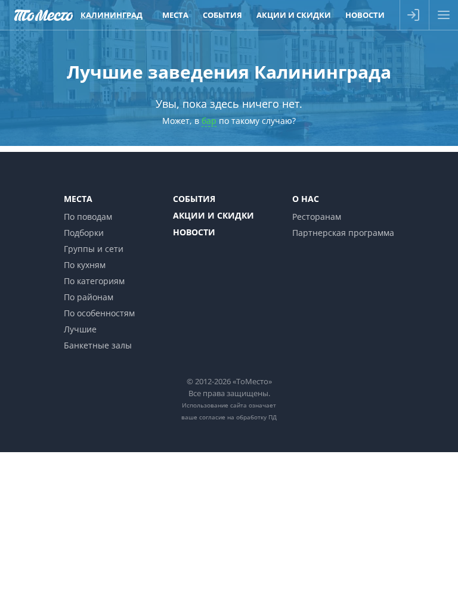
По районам (88, 297)
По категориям (94, 281)
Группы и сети (93, 248)
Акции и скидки (213, 215)
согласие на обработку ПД (238, 417)
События (194, 198)
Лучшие (80, 329)
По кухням (85, 264)
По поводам (88, 216)
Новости (194, 232)
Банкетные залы (98, 345)
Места (78, 198)
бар (209, 120)
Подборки (84, 232)
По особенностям (99, 313)
